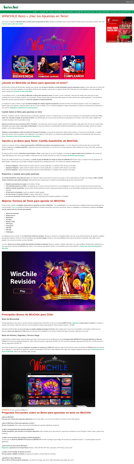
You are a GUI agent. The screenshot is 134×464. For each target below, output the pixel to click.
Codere (35, 12)
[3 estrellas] (5, 410)
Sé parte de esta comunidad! (23, 91)
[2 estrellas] (4, 410)
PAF (47, 12)
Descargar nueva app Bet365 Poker (120, 12)
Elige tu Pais (129, 1)
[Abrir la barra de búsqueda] (132, 11)
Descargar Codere (89, 12)
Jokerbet (42, 12)
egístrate (5, 447)
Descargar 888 (79, 12)
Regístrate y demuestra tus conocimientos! (24, 107)
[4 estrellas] (7, 410)
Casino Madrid (59, 12)
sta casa (15, 207)
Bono (94, 349)
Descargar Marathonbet (102, 12)
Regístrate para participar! (76, 155)
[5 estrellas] (8, 410)
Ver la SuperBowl (69, 12)
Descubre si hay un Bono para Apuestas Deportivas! (23, 136)
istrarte (76, 323)
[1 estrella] (2, 410)
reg (73, 323)
